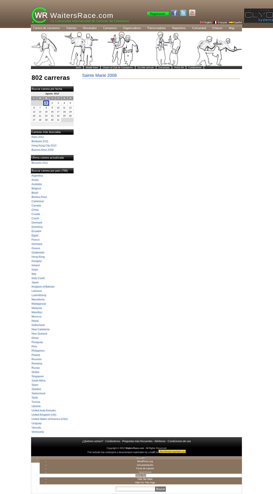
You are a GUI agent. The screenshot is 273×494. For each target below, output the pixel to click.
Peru (34, 346)
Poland (36, 355)
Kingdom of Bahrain (43, 286)
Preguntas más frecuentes (137, 441)
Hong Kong (38, 256)
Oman (35, 337)
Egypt (35, 235)
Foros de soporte (145, 468)
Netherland (38, 325)
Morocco (37, 316)
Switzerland (38, 393)
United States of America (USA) (50, 419)
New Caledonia (41, 329)
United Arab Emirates (44, 410)
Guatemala (38, 252)
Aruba (35, 179)
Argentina (37, 175)
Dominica (37, 226)
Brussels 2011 (40, 162)
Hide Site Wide (145, 479)
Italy (34, 273)
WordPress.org (145, 461)
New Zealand (39, 333)
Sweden (36, 389)
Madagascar (39, 303)
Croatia (36, 214)
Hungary (37, 261)
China (35, 209)
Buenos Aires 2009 (43, 149)
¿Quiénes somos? (92, 441)
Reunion (37, 359)
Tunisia (36, 401)
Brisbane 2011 (40, 141)
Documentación (145, 465)
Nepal (35, 320)
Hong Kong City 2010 (44, 145)
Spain (35, 384)
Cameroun (38, 201)
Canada (36, 205)
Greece (36, 248)
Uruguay (37, 423)
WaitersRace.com (81, 15)
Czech (35, 218)
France (36, 239)
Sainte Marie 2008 (99, 75)
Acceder (140, 458)
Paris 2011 (38, 137)
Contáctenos (112, 441)
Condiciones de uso (179, 441)
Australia (37, 184)
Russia (36, 367)
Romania (37, 363)
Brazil (35, 192)
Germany (37, 244)
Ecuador (36, 231)
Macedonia (38, 299)
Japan (35, 282)
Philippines (38, 350)
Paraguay (37, 342)
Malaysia (37, 308)
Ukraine (36, 406)
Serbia (35, 372)
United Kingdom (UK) (44, 414)
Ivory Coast (38, 278)
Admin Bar (140, 475)
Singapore (38, 376)
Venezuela (38, 431)
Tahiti (35, 397)
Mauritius (37, 312)
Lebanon (37, 290)
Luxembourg (39, 295)
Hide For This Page (145, 482)
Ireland (36, 265)
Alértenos (160, 441)
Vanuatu (36, 427)
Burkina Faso (39, 197)
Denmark (37, 222)
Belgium (36, 188)
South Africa (38, 380)
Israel (35, 269)
